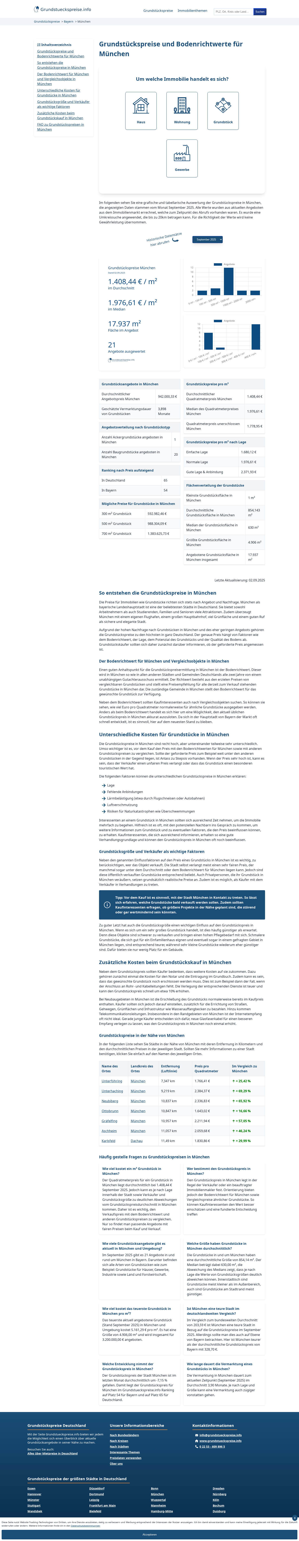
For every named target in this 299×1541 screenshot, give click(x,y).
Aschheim (109, 1131)
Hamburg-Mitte (162, 1511)
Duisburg (219, 1511)
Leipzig (94, 1500)
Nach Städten (119, 1446)
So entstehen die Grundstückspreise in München (61, 65)
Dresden (218, 1488)
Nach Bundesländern (124, 1435)
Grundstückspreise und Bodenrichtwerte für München (60, 53)
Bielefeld (95, 1511)
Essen (31, 1488)
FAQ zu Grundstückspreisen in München (60, 127)
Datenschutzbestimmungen (85, 1525)
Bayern (68, 21)
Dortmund (96, 1494)
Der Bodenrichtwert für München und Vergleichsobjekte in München (63, 79)
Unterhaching (112, 1091)
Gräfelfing (109, 1121)
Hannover (34, 1494)
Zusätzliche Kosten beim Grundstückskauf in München (60, 115)
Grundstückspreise (158, 10)
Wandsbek (34, 1511)
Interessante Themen (125, 1452)
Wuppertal (158, 1500)
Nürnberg (219, 1494)
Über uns (116, 1464)
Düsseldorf (96, 1488)
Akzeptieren (150, 1534)
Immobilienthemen (192, 10)
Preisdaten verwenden (125, 1458)
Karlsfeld (108, 1141)
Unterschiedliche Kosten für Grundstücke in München (58, 92)
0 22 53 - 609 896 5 (212, 1446)
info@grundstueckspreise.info (221, 1435)
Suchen (259, 11)
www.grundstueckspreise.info (221, 1441)
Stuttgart (33, 1505)
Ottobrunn (110, 1111)
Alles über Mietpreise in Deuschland (52, 1453)
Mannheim (158, 1505)
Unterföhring (112, 1081)
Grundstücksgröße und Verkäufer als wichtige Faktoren (63, 104)
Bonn (154, 1488)
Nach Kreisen (119, 1441)
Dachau (137, 1141)
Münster (33, 1500)
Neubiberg (110, 1101)
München (138, 1081)
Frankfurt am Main (102, 1505)
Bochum (218, 1505)
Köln (216, 1500)
